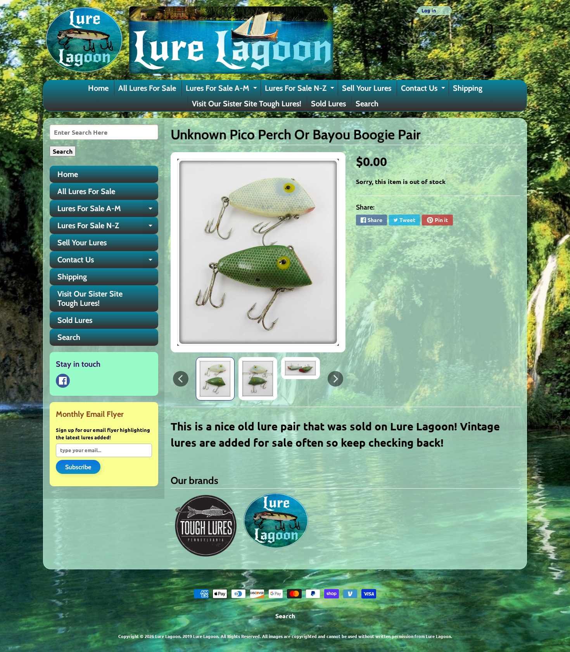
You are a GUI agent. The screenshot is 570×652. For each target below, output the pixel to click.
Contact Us (424, 89)
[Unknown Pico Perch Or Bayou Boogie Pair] (215, 379)
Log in (428, 10)
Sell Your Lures (366, 88)
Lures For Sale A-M (222, 89)
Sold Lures (328, 103)
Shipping (467, 88)
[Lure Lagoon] (188, 40)
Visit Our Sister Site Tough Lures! (246, 103)
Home (98, 88)
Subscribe (78, 467)
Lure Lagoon (167, 636)
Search (367, 103)
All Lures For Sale (147, 88)
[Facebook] (63, 381)
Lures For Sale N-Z (300, 89)
